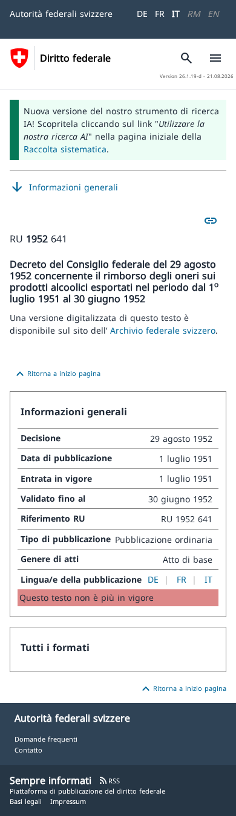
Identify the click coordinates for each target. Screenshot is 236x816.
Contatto (28, 749)
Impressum (68, 801)
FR (160, 13)
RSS (109, 781)
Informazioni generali (64, 187)
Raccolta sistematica (65, 149)
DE (142, 13)
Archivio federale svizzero (162, 330)
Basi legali (26, 801)
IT (176, 13)
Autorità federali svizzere (61, 13)
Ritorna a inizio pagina (56, 374)
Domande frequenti (46, 738)
